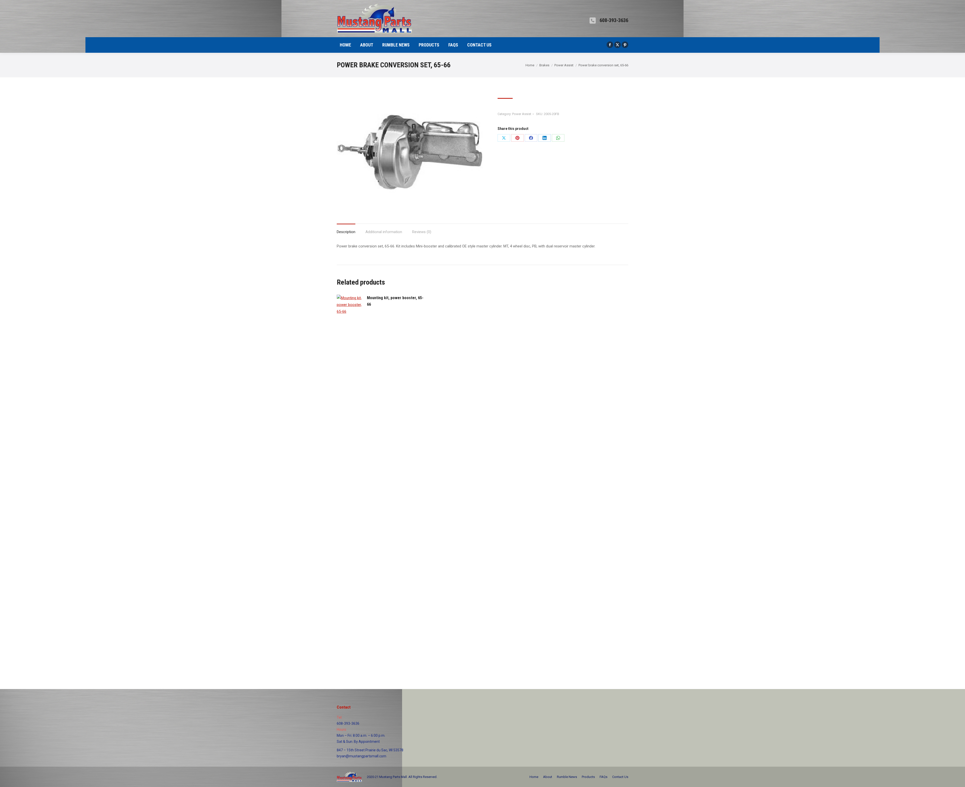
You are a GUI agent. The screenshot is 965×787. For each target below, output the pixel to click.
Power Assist (521, 114)
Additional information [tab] (383, 232)
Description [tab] (346, 232)
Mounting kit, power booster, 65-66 (395, 301)
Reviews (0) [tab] (421, 232)
